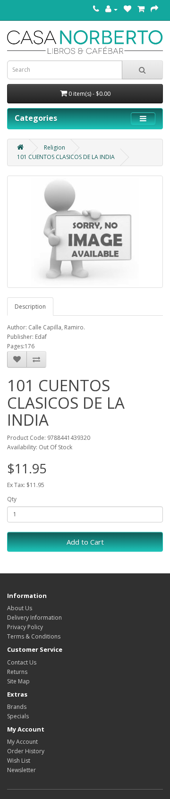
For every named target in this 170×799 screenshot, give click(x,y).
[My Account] (111, 9)
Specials (18, 716)
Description (30, 307)
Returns (17, 672)
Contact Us (21, 662)
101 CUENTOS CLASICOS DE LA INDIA (66, 157)
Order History (25, 751)
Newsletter (21, 770)
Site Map (18, 681)
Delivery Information (34, 618)
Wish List (18, 761)
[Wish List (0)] (127, 9)
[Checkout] (154, 9)
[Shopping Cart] (140, 9)
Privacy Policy (25, 627)
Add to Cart (85, 542)
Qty (12, 499)
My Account (22, 742)
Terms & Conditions (33, 636)
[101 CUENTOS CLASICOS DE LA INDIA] (85, 232)
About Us (19, 608)
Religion (54, 147)
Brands (16, 707)
